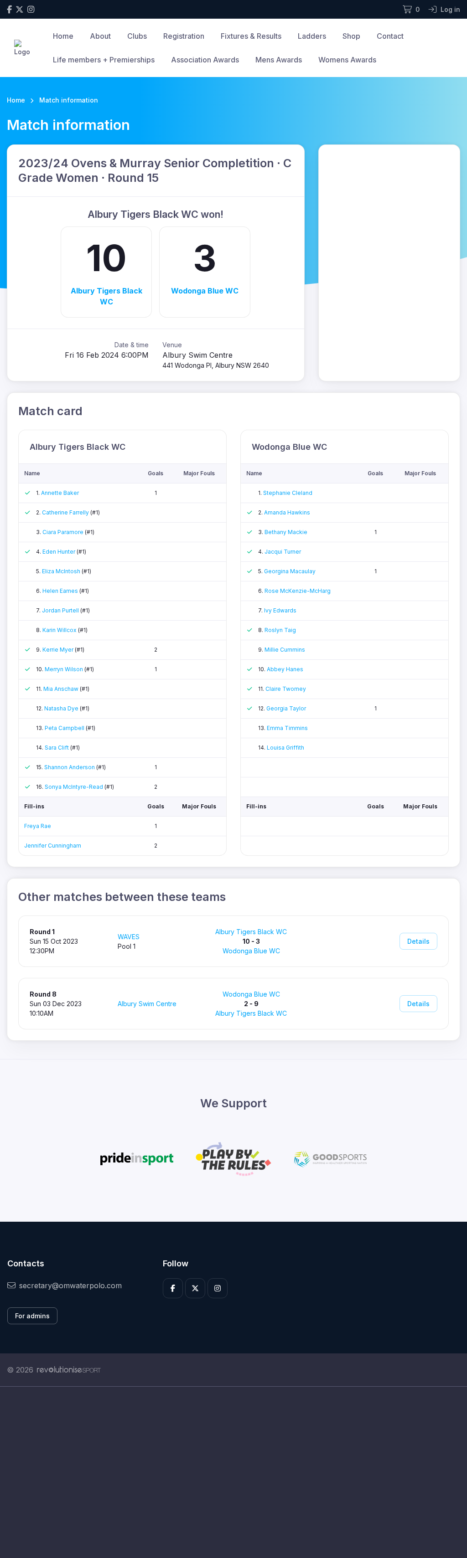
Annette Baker (60, 492)
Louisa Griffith (285, 747)
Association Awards (205, 59)
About (100, 36)
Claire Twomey (285, 688)
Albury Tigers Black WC (106, 296)
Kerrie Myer (58, 649)
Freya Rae (37, 826)
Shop (351, 36)
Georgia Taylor (286, 708)
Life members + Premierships (104, 59)
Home (63, 36)
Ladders (312, 36)
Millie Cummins (285, 649)
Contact (390, 36)
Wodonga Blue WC (205, 290)
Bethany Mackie (286, 532)
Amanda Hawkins (287, 512)
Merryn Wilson (64, 669)
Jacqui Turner (283, 551)
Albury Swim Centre (147, 1004)
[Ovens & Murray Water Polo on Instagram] (30, 9)
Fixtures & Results (251, 36)
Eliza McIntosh (62, 571)
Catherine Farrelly (66, 512)
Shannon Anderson (70, 767)
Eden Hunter (59, 551)
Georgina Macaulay (290, 571)
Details (418, 941)
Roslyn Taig (280, 630)
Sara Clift (57, 747)
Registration (183, 36)
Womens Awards (347, 59)
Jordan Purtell (61, 610)
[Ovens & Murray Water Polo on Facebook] (9, 9)
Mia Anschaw (61, 688)
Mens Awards (278, 59)
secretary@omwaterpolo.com (70, 1285)
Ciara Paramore (63, 532)
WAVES (129, 937)
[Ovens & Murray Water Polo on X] (20, 9)
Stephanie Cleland (287, 492)
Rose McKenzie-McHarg (298, 590)
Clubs (137, 36)
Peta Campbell (65, 728)
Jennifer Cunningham (52, 845)
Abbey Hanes (285, 669)
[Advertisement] (233, 1472)
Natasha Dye (62, 708)
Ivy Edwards (280, 610)
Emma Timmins (287, 728)
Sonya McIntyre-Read (74, 786)
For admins (32, 1316)
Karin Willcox (60, 630)
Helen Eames (60, 590)
